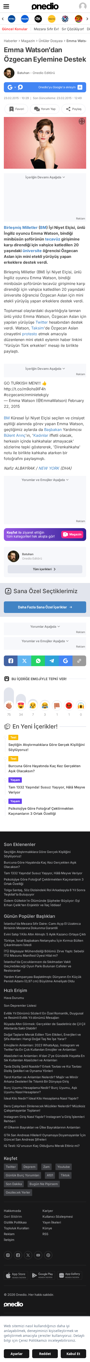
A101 (50, 1175)
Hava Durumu (14, 998)
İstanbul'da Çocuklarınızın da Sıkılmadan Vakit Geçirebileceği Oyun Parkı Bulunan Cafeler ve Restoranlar (37, 966)
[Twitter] (28, 1255)
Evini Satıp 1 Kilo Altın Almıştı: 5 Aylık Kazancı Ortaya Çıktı (45, 934)
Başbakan (53, 429)
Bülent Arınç (14, 435)
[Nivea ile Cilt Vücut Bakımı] (11, 18)
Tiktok (65, 1175)
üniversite (32, 250)
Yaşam (15, 780)
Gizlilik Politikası (15, 1222)
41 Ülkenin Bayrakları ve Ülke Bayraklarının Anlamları (42, 1127)
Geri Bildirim (13, 1216)
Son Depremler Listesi (20, 1005)
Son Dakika (14, 1184)
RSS (45, 1234)
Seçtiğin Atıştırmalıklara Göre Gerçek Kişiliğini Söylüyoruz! (46, 747)
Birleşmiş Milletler (21, 227)
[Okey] (38, 18)
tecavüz (52, 239)
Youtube (63, 1167)
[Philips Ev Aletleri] (25, 18)
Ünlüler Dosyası (51, 41)
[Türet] (78, 18)
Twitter (42, 322)
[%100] (51, 18)
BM (43, 227)
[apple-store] (17, 1275)
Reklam (9, 1234)
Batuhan (36, 73)
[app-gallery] (70, 1275)
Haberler (10, 41)
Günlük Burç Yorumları (22, 1175)
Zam (46, 1167)
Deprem (30, 1167)
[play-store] (43, 1275)
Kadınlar (40, 435)
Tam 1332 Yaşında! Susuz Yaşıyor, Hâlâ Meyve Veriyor (46, 789)
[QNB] (65, 18)
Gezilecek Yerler (18, 1192)
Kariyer (47, 1211)
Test (13, 737)
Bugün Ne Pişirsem (44, 1184)
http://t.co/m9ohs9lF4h (25, 388)
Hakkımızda (12, 1211)
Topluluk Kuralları (16, 1228)
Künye (47, 1228)
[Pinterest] (48, 1255)
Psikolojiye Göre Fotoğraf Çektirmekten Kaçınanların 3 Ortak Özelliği (40, 811)
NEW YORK (48, 468)
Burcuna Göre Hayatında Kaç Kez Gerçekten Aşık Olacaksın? (44, 768)
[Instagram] (8, 1255)
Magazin (28, 41)
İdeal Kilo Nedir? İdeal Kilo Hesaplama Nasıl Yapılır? (41, 1098)
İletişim (9, 1240)
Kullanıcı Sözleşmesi (57, 1216)
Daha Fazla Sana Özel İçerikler (42, 607)
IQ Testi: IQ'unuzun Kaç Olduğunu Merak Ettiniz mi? (42, 1146)
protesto (29, 333)
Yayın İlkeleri (51, 1222)
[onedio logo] (42, 1304)
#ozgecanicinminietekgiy (26, 394)
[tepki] (9, 705)
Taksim (37, 328)
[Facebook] (18, 1255)
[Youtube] (38, 1255)
